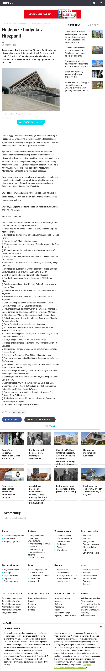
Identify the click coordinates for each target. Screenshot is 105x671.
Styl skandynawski (91, 544)
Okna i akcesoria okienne (36, 553)
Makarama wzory (64, 538)
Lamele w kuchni (64, 581)
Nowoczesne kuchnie (66, 578)
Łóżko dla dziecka (91, 569)
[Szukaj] (94, 3)
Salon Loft (35, 581)
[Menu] (101, 3)
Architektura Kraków (11, 601)
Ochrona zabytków (89, 607)
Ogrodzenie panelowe (40, 544)
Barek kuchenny (90, 575)
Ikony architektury (62, 598)
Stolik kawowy (89, 578)
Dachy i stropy (36, 549)
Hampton (87, 538)
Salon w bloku (36, 572)
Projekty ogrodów (12, 541)
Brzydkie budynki (9, 613)
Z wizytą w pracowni (90, 610)
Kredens (86, 572)
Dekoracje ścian (64, 535)
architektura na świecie (19, 23)
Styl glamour (88, 541)
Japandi (7, 578)
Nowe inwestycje (62, 613)
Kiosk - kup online (40, 14)
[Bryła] (8, 3)
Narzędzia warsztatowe (34, 539)
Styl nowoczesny (11, 581)
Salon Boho (35, 578)
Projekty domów (37, 535)
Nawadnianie (9, 538)
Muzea (57, 601)
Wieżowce (59, 607)
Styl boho (87, 535)
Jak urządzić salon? (39, 569)
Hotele (57, 610)
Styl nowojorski (11, 575)
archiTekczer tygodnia (90, 598)
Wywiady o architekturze (65, 615)
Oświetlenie (62, 550)
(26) (32, 122)
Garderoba (61, 544)
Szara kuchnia (63, 572)
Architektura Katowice (11, 610)
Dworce (31, 610)
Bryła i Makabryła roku (90, 604)
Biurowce (32, 607)
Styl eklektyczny (11, 569)
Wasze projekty (88, 601)
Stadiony (32, 604)
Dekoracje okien (64, 541)
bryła (4, 23)
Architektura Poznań (11, 607)
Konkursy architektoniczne (88, 614)
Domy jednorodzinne (37, 598)
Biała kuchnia (62, 569)
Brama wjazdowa (37, 557)
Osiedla (31, 601)
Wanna (59, 547)
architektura (18, 412)
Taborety (87, 584)
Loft (85, 550)
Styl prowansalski (91, 553)
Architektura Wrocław (11, 604)
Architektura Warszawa (12, 598)
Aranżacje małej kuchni (67, 575)
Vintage (7, 572)
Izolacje (33, 546)
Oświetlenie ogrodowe (14, 535)
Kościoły (58, 604)
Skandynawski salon (39, 575)
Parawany (87, 581)
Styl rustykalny (89, 547)
